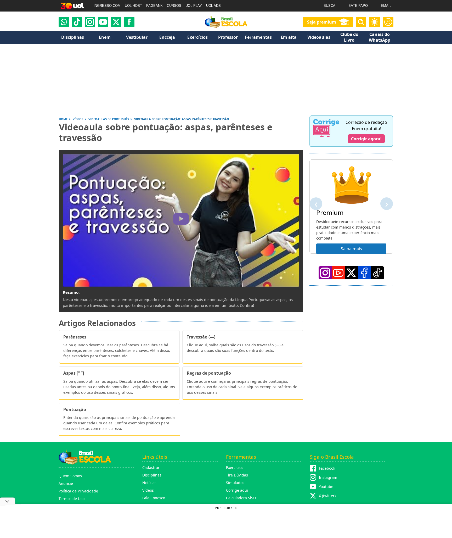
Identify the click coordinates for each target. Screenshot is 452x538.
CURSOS (174, 6)
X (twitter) (327, 495)
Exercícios (234, 467)
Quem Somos (70, 475)
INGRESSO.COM (107, 6)
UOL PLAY (193, 6)
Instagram (328, 477)
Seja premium (321, 22)
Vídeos (148, 490)
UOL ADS (213, 6)
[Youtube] (103, 22)
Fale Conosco (153, 497)
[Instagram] (90, 22)
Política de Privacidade (78, 491)
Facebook (327, 468)
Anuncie (66, 483)
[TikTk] (377, 272)
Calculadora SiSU (241, 497)
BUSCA (329, 6)
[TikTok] (77, 22)
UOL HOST (133, 6)
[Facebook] (364, 272)
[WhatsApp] (64, 22)
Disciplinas (151, 475)
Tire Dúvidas (237, 475)
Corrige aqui (237, 490)
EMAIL (386, 6)
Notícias (149, 482)
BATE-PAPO (358, 6)
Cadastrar (151, 467)
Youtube (326, 486)
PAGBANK (154, 6)
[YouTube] (338, 272)
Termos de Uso (71, 498)
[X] (116, 22)
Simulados (235, 482)
